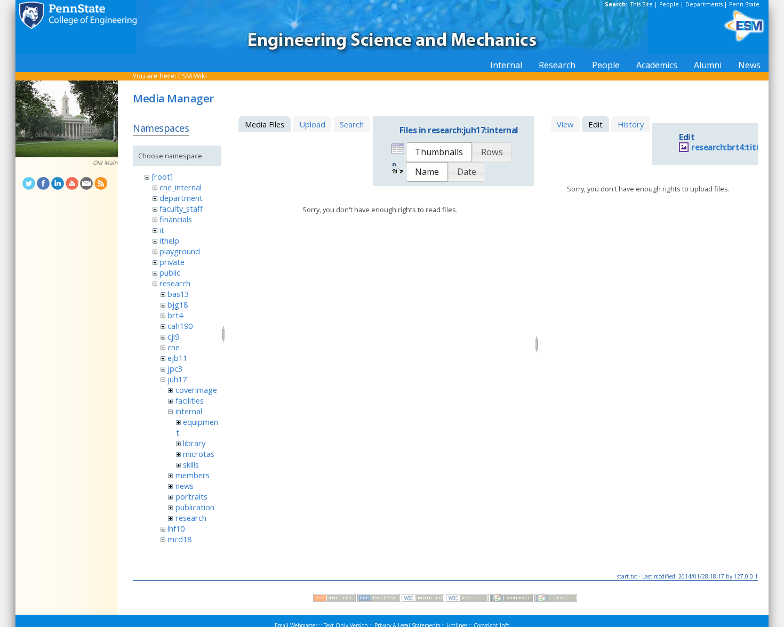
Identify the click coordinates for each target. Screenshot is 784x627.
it (161, 229)
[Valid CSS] (467, 599)
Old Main (105, 162)
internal (188, 411)
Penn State (744, 4)
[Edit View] (555, 599)
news (184, 485)
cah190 (180, 325)
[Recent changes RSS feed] (334, 599)
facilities (189, 400)
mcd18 (179, 539)
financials (175, 219)
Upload (312, 124)
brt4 (175, 315)
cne (173, 347)
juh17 (177, 379)
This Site (641, 4)
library (194, 443)
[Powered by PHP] (378, 599)
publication (194, 507)
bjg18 (177, 304)
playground (179, 251)
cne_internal (180, 187)
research (174, 283)
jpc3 (174, 368)
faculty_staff (181, 208)
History (631, 124)
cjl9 (173, 336)
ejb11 (177, 357)
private (172, 261)
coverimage (196, 389)
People (669, 4)
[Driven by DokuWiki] (511, 599)
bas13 (178, 293)
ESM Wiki (192, 76)
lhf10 (176, 528)
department (181, 197)
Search (352, 124)
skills (191, 464)
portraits (191, 496)
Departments (704, 4)
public (169, 272)
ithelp (169, 240)
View (565, 124)
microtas (198, 453)
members (192, 475)
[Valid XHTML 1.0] (423, 599)
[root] (162, 176)
